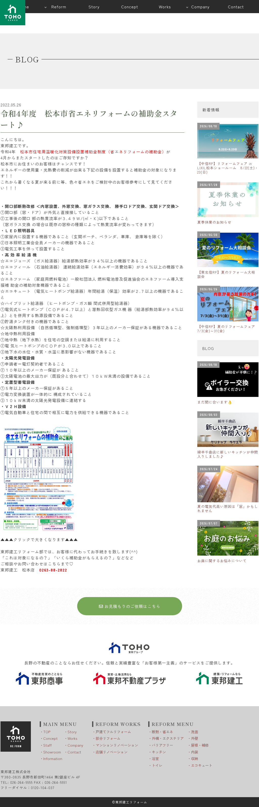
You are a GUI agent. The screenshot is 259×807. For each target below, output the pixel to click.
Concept (50, 738)
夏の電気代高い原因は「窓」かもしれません (227, 508)
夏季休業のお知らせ (214, 222)
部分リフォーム (108, 738)
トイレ (157, 765)
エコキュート (201, 765)
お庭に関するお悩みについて (222, 560)
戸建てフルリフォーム (113, 731)
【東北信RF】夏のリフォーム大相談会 (226, 274)
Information (52, 758)
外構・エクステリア (168, 738)
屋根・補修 (200, 745)
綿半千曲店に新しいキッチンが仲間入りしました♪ (227, 454)
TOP (46, 731)
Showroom (52, 751)
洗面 (194, 731)
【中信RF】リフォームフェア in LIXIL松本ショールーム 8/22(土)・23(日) (227, 168)
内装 (194, 751)
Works (72, 738)
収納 (194, 758)
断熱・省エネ (162, 731)
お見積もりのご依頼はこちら (131, 606)
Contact (74, 751)
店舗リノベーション (111, 751)
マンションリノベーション (117, 745)
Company (75, 745)
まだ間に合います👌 (214, 402)
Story (72, 731)
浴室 (155, 758)
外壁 (194, 738)
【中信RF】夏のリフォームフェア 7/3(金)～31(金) (227, 328)
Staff (47, 745)
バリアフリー (162, 745)
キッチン (159, 751)
